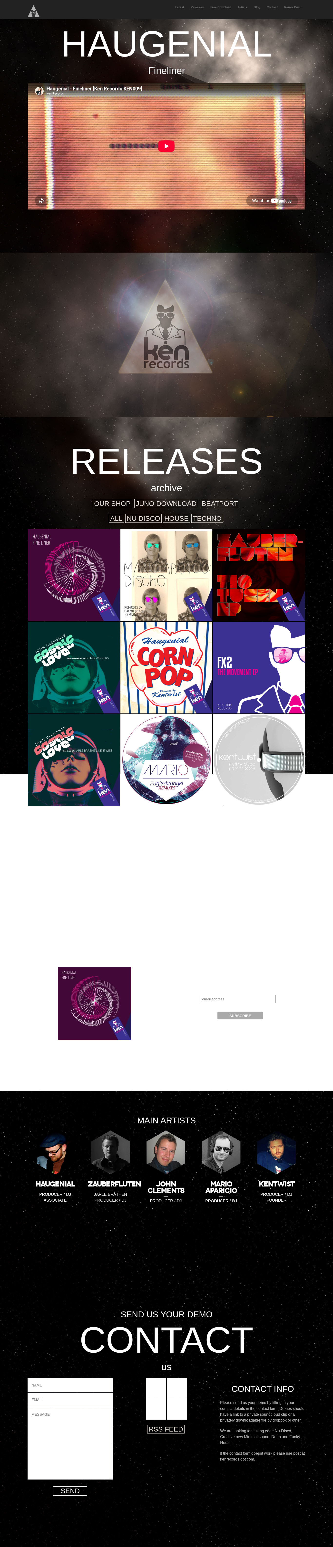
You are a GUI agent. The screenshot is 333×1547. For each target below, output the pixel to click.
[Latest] (166, 327)
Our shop (112, 503)
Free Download (220, 7)
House (176, 518)
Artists (242, 7)
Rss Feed (166, 1429)
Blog (257, 7)
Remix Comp (293, 7)
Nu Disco (143, 518)
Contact (272, 7)
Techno (207, 518)
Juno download (166, 503)
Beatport (220, 503)
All (116, 518)
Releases (197, 7)
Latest (179, 7)
